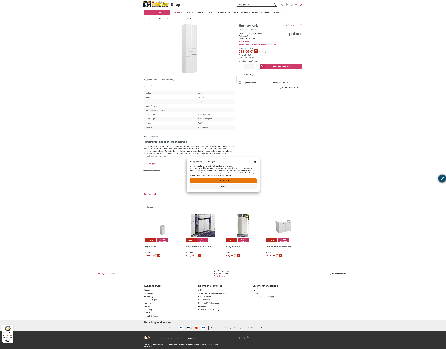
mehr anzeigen (244, 41)
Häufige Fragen (150, 299)
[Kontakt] (282, 4)
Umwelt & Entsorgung (153, 316)
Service (147, 290)
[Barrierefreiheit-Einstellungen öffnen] (442, 178)
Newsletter (148, 293)
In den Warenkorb (281, 66)
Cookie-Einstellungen (197, 338)
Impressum (202, 306)
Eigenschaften (150, 79)
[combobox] (254, 4)
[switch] (7, 340)
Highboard (150, 246)
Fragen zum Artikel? (108, 273)
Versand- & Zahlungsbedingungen (212, 293)
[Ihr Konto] (296, 4)
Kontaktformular (219, 276)
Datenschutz (181, 338)
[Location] (286, 4)
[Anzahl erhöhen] (256, 66)
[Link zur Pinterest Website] (247, 338)
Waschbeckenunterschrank (199, 246)
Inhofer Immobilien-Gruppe (263, 296)
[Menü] (11, 326)
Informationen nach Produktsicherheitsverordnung (257, 44)
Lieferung (148, 309)
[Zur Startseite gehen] (156, 4)
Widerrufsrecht (204, 299)
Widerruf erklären (205, 296)
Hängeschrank (233, 246)
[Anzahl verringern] (241, 66)
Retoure (147, 312)
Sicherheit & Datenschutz (208, 303)
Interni (254, 290)
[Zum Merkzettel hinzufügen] (301, 25)
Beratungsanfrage (291, 87)
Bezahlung (148, 296)
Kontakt (147, 306)
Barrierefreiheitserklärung (208, 309)
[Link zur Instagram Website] (243, 338)
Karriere (147, 303)
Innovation (256, 293)
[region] (189, 49)
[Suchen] (274, 4)
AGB (200, 290)
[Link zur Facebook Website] (239, 338)
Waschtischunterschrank (278, 246)
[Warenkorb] (300, 4)
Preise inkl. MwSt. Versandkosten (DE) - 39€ (248, 56)
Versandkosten (182, 344)
